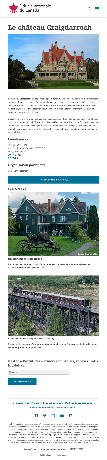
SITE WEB (13, 158)
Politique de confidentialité (78, 403)
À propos (36, 403)
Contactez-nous (21, 403)
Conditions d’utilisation (41, 407)
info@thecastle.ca (17, 151)
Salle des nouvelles (65, 407)
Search (89, 9)
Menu (97, 9)
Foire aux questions (53, 403)
